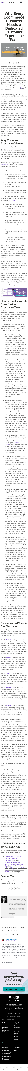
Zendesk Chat (10, 687)
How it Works (5, 1027)
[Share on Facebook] (9, 63)
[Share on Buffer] (18, 63)
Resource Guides (6, 1053)
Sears (15, 1034)
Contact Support (18, 1055)
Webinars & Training (6, 1052)
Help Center (4, 1055)
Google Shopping (18, 1031)
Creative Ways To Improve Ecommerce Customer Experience (13, 858)
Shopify (16, 1036)
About (15, 1050)
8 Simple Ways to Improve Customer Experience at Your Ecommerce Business (16, 869)
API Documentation (6, 1056)
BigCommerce (5, 164)
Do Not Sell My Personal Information (14, 1016)
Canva (8, 673)
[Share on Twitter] (12, 63)
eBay (15, 1028)
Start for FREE (5, 1043)
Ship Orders (4, 1031)
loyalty (22, 88)
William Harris (11, 896)
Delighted (9, 640)
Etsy (15, 1030)
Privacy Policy (18, 1013)
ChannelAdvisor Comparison (5, 1060)
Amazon (16, 1025)
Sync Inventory (5, 1030)
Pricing (3, 1025)
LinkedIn (11, 912)
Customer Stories (18, 1052)
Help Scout (11, 200)
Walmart (16, 1039)
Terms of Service (10, 1013)
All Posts (12, 914)
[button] (21, 2)
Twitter (16, 910)
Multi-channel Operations (8, 917)
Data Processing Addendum (8, 1019)
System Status (5, 1058)
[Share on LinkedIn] (15, 63)
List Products (5, 1028)
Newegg (16, 1033)
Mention (8, 657)
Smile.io (8, 705)
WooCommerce (17, 1041)
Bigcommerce (17, 1027)
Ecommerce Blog (5, 1050)
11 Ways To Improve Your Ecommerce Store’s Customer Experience (14, 864)
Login (3, 1042)
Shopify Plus (17, 1037)
